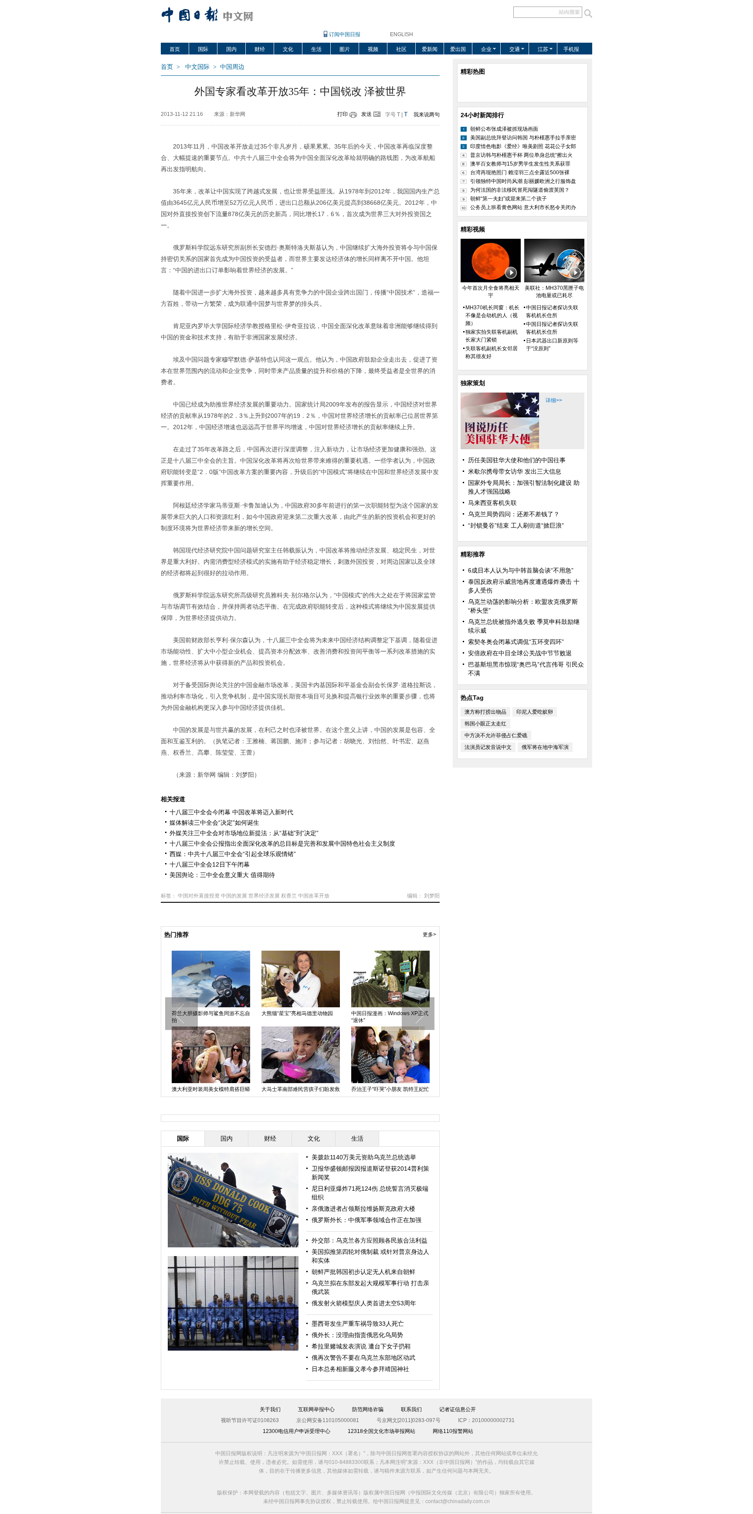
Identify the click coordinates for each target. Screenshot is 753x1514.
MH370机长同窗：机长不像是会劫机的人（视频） (492, 315)
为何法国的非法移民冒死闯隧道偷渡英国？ (520, 190)
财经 (259, 49)
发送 (366, 114)
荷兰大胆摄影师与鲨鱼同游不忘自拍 (210, 1016)
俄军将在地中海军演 (545, 747)
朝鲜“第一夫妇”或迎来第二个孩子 (508, 199)
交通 (514, 49)
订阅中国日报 (344, 34)
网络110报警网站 (453, 1431)
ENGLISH (401, 34)
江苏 (543, 49)
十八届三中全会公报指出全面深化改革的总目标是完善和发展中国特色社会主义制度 (282, 843)
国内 (231, 49)
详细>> (554, 400)
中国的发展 (234, 896)
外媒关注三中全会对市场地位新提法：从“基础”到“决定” (244, 833)
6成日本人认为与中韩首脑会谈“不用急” (520, 570)
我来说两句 (427, 115)
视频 (373, 49)
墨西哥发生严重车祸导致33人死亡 (358, 1323)
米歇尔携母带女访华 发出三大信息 (514, 471)
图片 (344, 49)
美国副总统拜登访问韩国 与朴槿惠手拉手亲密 (523, 138)
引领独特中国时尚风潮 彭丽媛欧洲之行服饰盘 (523, 181)
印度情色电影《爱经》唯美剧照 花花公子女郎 (523, 146)
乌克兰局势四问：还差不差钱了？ (514, 514)
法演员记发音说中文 (488, 747)
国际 (203, 49)
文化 (288, 49)
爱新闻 (430, 49)
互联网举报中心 (316, 1409)
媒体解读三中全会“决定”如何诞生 (214, 822)
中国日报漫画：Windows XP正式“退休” (388, 1016)
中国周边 (232, 67)
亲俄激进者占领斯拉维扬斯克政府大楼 (363, 1208)
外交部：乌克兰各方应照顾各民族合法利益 (369, 1240)
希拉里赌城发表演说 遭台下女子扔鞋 (361, 1346)
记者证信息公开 (457, 1409)
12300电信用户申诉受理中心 (296, 1431)
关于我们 (270, 1409)
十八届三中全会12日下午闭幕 (210, 864)
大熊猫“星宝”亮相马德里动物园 (296, 1013)
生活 (316, 49)
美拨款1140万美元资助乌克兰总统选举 (364, 1157)
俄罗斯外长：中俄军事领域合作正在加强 (366, 1219)
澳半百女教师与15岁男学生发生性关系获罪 (520, 164)
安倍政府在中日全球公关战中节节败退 (520, 653)
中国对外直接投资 (199, 896)
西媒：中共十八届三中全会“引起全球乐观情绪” (233, 853)
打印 (342, 114)
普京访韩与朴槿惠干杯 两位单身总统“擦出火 (521, 155)
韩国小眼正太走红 (485, 724)
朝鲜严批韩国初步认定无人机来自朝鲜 (363, 1271)
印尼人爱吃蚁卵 (534, 712)
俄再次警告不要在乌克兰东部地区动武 (363, 1357)
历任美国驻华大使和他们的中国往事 (517, 460)
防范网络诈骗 (367, 1409)
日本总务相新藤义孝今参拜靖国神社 (360, 1368)
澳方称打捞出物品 (485, 712)
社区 (401, 49)
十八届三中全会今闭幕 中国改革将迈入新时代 (231, 812)
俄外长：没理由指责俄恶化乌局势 (357, 1334)
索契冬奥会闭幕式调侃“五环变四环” (516, 641)
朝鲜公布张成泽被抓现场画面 (504, 129)
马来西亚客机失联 (492, 502)
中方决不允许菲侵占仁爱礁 (496, 735)
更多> (429, 934)
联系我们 (411, 1409)
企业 (486, 49)
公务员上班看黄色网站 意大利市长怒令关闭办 (523, 207)
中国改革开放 (313, 896)
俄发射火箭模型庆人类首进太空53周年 (364, 1303)
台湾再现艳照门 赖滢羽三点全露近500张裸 (520, 172)
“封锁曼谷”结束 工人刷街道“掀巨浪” (516, 525)
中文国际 (197, 67)
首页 (175, 49)
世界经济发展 (264, 896)
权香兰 (289, 896)
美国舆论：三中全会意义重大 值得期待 (222, 874)
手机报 (571, 49)
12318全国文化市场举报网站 (381, 1431)
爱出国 (458, 49)
